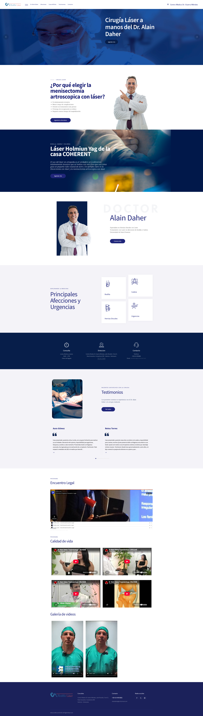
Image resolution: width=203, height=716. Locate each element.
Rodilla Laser (52, 530)
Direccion (101, 350)
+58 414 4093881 (117, 698)
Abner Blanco (111, 428)
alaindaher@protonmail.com (119, 701)
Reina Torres (59, 428)
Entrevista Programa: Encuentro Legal (61, 530)
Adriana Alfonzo (54, 712)
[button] (94, 458)
